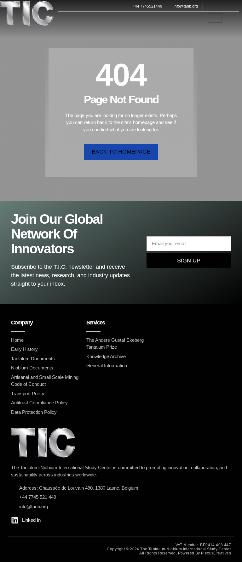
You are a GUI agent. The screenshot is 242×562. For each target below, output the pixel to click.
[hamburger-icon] (215, 18)
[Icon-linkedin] (220, 6)
